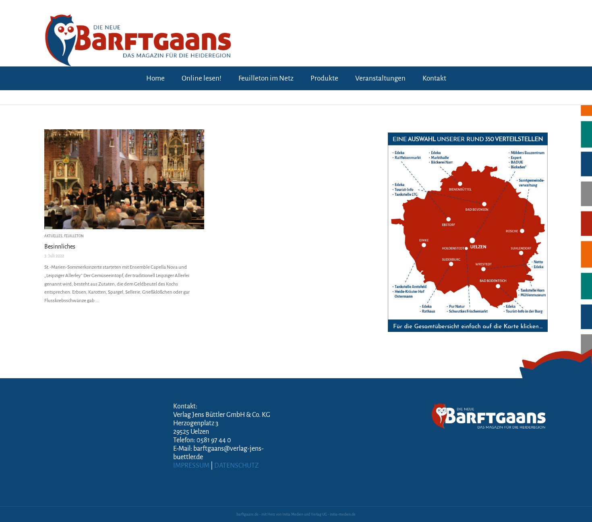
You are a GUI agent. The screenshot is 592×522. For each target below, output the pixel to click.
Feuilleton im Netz (266, 78)
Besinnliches (59, 246)
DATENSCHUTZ (236, 465)
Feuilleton (74, 236)
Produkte (324, 78)
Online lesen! (201, 78)
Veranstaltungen (380, 78)
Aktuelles (53, 236)
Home (155, 78)
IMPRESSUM (191, 465)
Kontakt (434, 78)
